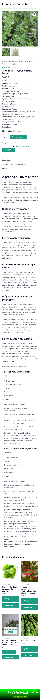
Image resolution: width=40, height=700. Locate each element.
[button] (34, 14)
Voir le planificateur (20, 697)
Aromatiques (12, 61)
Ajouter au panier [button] (8, 599)
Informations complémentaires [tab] (13, 164)
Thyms (20, 61)
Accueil (4, 61)
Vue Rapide (9, 605)
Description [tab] (6, 160)
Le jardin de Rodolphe (15, 4)
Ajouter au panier (18, 137)
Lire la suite (9, 652)
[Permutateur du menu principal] (36, 4)
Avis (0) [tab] (5, 168)
